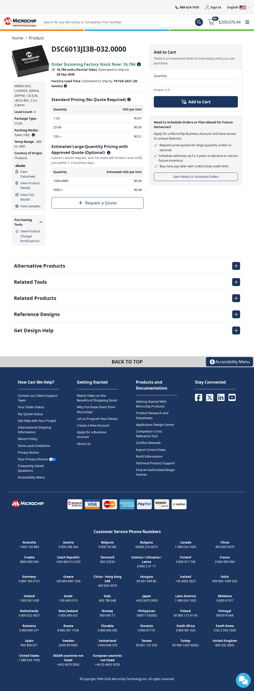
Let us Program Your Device (97, 418)
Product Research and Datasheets (152, 415)
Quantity (160, 75)
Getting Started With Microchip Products (151, 403)
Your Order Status (31, 407)
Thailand (20, 158)
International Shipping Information (34, 429)
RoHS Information (149, 456)
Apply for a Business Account (91, 434)
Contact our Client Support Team (38, 397)
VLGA (18, 123)
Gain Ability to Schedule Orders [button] (196, 176)
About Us (84, 443)
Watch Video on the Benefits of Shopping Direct (97, 397)
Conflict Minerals (148, 442)
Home (17, 38)
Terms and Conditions (34, 445)
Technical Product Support (155, 463)
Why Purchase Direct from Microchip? (96, 409)
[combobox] (122, 22)
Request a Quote (101, 203)
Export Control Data (150, 449)
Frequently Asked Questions (31, 468)
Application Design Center (155, 424)
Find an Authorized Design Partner (155, 472)
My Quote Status (30, 414)
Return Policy (27, 438)
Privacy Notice (28, 452)
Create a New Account (93, 425)
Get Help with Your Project (37, 420)
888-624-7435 (189, 7)
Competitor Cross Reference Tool (149, 433)
